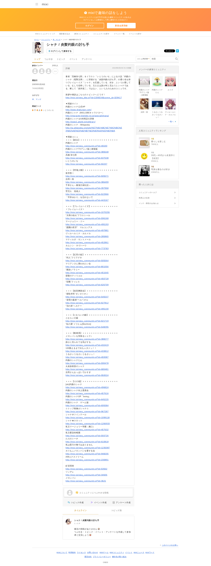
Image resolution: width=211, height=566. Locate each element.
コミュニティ (45, 39)
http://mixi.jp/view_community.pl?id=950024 (87, 375)
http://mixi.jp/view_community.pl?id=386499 (87, 182)
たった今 (77, 523)
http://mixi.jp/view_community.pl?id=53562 (86, 469)
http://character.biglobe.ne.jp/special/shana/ (87, 116)
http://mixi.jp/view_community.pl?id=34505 (86, 475)
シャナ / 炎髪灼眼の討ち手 (86, 520)
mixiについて (62, 552)
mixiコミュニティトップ (45, 34)
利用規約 (72, 552)
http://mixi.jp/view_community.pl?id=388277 (87, 339)
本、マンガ (56, 39)
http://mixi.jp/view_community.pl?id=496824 (87, 387)
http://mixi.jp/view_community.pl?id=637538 (87, 158)
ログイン (89, 25)
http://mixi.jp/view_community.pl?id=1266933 (88, 423)
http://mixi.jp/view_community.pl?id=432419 (87, 345)
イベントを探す (135, 34)
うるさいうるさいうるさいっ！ (157, 114)
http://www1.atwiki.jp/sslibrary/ (80, 122)
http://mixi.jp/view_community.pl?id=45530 (86, 146)
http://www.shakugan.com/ (78, 110)
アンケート (87, 59)
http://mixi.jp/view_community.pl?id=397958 (87, 188)
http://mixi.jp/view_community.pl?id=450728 (87, 279)
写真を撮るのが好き (160, 169)
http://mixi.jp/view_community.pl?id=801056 (87, 266)
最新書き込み (64, 34)
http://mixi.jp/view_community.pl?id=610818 (87, 442)
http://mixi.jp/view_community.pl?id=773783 (87, 248)
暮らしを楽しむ (158, 141)
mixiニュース (139, 552)
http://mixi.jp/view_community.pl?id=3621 (86, 481)
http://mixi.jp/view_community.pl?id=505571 (87, 176)
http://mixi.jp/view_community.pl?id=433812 (87, 351)
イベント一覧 (119, 34)
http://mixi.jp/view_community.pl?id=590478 (87, 363)
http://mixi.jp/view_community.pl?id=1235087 (88, 448)
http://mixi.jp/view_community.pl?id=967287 (87, 411)
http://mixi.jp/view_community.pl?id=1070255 (88, 212)
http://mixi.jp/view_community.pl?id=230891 (87, 460)
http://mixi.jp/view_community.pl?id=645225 (87, 399)
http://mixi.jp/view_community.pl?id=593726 (87, 435)
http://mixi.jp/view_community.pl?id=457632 (87, 429)
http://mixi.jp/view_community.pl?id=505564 (87, 260)
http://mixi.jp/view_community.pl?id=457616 (87, 393)
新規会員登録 (121, 25)
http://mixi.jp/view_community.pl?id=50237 (86, 164)
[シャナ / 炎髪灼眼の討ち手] (68, 522)
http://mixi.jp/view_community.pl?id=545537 (87, 297)
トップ (37, 59)
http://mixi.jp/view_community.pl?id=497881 (87, 230)
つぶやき (48, 59)
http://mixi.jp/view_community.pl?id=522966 (87, 194)
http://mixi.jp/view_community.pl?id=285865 (87, 236)
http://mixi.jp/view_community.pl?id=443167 (87, 200)
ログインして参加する (61, 51)
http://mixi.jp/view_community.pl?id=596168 (87, 218)
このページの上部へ (170, 545)
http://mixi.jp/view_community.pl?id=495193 (87, 224)
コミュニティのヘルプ (148, 192)
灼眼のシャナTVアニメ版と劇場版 (144, 92)
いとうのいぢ (48, 110)
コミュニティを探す (101, 34)
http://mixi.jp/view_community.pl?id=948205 (87, 454)
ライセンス (81, 552)
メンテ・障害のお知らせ (149, 203)
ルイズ (170, 90)
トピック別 (116, 510)
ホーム (36, 39)
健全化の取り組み (119, 557)
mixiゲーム (104, 552)
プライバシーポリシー (102, 557)
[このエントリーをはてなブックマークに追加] (177, 52)
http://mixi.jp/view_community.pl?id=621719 (87, 321)
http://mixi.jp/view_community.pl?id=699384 (87, 405)
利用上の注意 (144, 198)
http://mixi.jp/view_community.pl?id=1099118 (88, 417)
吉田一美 (144, 112)
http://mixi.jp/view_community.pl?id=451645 (87, 273)
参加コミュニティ (81, 34)
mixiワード (149, 552)
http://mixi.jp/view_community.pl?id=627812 (87, 303)
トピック (61, 59)
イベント (73, 59)
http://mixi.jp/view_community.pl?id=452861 (87, 242)
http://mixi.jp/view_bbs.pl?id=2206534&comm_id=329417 (94, 97)
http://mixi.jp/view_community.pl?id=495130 (87, 309)
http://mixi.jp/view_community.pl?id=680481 (87, 369)
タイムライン (80, 510)
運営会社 (88, 557)
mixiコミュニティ (117, 552)
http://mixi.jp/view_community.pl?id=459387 (87, 357)
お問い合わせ (92, 552)
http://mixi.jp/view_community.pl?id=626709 (87, 285)
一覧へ (171, 122)
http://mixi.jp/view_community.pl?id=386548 (87, 152)
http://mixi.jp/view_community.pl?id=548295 (87, 327)
